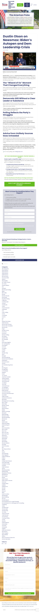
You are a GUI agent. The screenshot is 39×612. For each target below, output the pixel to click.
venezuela (4, 527)
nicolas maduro (5, 443)
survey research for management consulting (13, 503)
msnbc (3, 420)
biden (3, 291)
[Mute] (31, 69)
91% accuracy (5, 276)
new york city (5, 432)
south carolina (5, 494)
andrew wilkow (5, 285)
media (3, 410)
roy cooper (5, 476)
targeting (4, 504)
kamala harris (5, 389)
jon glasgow (5, 387)
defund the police (6, 321)
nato (3, 426)
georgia (4, 356)
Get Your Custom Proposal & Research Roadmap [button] (19, 593)
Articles (35, 4)
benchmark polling (6, 289)
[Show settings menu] (33, 69)
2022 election (5, 270)
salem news (5, 479)
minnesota (4, 419)
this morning (5, 510)
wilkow (3, 536)
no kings (4, 444)
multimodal (4, 422)
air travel (4, 283)
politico (3, 458)
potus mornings (5, 462)
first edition (4, 345)
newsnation (5, 437)
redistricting (5, 471)
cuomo (3, 317)
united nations (5, 522)
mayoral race (5, 408)
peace (3, 452)
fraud (3, 351)
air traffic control (6, 282)
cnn (3, 311)
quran (3, 468)
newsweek (4, 438)
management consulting (8, 401)
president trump (6, 464)
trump (3, 519)
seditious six (5, 486)
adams (3, 279)
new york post (5, 434)
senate (3, 488)
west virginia (5, 533)
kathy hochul (5, 390)
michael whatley (6, 417)
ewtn (3, 341)
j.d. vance (4, 375)
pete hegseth (5, 455)
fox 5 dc (4, 347)
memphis (4, 413)
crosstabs (4, 315)
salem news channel (7, 480)
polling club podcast (7, 461)
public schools (5, 467)
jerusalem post (5, 380)
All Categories (5, 268)
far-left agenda (6, 344)
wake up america (6, 530)
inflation (4, 372)
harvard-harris (5, 362)
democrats (4, 327)
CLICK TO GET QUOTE (19, 245)
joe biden (4, 383)
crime (3, 314)
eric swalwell (5, 339)
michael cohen (5, 416)
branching (4, 297)
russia (3, 477)
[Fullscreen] (35, 69)
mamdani (4, 399)
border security (5, 295)
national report (5, 425)
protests (4, 465)
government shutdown (7, 359)
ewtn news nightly (6, 342)
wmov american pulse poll (8, 537)
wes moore (4, 531)
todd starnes (5, 515)
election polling (5, 335)
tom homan (5, 516)
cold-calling (5, 312)
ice (2, 366)
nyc (3, 447)
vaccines (4, 525)
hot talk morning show (7, 365)
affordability (5, 280)
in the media (5, 371)
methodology (5, 414)
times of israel (5, 513)
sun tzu (3, 498)
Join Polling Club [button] (27, 5)
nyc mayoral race (6, 449)
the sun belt (5, 509)
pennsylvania (5, 453)
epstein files (5, 338)
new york (4, 431)
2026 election (5, 273)
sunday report (5, 500)
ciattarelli (4, 309)
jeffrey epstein (5, 378)
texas (3, 506)
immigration (5, 369)
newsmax (4, 435)
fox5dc (3, 350)
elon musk (4, 336)
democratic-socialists (7, 326)
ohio (3, 450)
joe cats (4, 384)
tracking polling (5, 518)
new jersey (4, 429)
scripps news (5, 483)
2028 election (5, 274)
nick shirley (4, 441)
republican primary (6, 473)
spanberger (5, 495)
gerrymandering (6, 357)
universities (4, 524)
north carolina (5, 446)
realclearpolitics (6, 470)
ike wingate (5, 368)
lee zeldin (4, 395)
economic (4, 332)
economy (4, 333)
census (4, 303)
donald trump (5, 330)
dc (2, 320)
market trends (5, 405)
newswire (4, 440)
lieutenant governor (7, 398)
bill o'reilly (4, 292)
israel (3, 374)
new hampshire (6, 428)
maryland (4, 407)
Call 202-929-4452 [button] (20, 5)
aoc (3, 286)
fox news (4, 348)
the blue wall (5, 507)
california (4, 300)
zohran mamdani (6, 539)
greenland (4, 360)
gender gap (5, 353)
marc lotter (4, 402)
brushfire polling (6, 299)
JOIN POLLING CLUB (19, 260)
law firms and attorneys (8, 393)
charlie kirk (4, 305)
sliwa (3, 492)
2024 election (5, 271)
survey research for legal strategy (10, 501)
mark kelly (4, 404)
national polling (5, 423)
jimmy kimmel (5, 381)
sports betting (5, 497)
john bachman (5, 386)
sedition (4, 485)
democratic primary (7, 324)
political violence (6, 456)
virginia (3, 528)
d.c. (3, 318)
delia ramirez (5, 323)
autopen (4, 288)
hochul (3, 363)
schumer (4, 482)
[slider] (18, 69)
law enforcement (6, 392)
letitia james (5, 396)
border (3, 294)
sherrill (3, 489)
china (3, 306)
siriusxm (4, 491)
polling (3, 459)
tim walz (4, 512)
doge (3, 329)
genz (3, 354)
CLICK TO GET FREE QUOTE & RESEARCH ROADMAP (19, 184)
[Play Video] (4, 69)
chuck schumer (6, 308)
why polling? (5, 534)
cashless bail (5, 302)
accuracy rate (5, 277)
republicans (5, 474)
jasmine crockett (6, 377)
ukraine (4, 521)
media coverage (6, 411)
